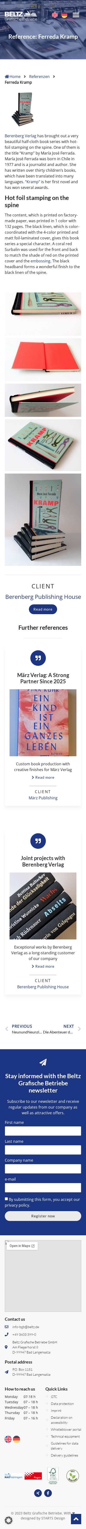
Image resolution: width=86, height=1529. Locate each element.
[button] (75, 15)
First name (14, 1123)
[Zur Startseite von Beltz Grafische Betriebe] (21, 15)
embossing (40, 261)
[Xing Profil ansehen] (38, 1493)
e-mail (10, 1179)
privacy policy (17, 1205)
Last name (14, 1141)
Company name (19, 1160)
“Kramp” (32, 181)
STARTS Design (53, 1518)
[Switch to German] (64, 15)
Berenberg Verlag (20, 135)
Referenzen (39, 76)
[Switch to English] (55, 15)
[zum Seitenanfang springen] (76, 1519)
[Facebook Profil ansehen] (48, 1493)
